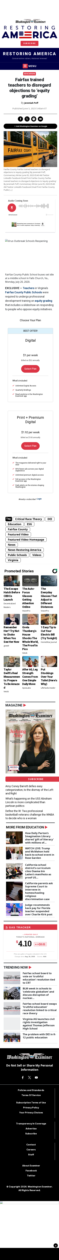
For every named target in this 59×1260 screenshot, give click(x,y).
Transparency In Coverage (31, 1123)
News (11, 544)
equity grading (43, 300)
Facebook (31, 1170)
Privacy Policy (31, 1107)
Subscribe (29, 43)
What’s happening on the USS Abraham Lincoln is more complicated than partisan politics (28, 802)
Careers (31, 1149)
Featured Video (18, 534)
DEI (50, 519)
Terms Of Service (31, 1095)
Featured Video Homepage (26, 539)
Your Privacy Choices (31, 1112)
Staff (31, 1154)
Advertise (31, 1128)
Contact (31, 1144)
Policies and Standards (31, 1090)
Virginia (13, 560)
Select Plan (30, 368)
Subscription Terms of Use (31, 1102)
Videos (36, 555)
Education (29, 73)
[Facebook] (22, 1077)
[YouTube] (36, 1077)
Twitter (31, 1175)
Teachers (28, 288)
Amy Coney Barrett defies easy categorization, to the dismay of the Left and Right (29, 790)
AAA (44, 956)
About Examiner (31, 1165)
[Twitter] (29, 1077)
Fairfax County (14, 292)
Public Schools (33, 292)
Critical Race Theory (28, 519)
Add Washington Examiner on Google (31, 126)
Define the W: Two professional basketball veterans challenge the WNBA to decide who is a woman (29, 814)
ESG (29, 524)
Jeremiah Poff (31, 102)
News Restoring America (24, 550)
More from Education (25, 827)
